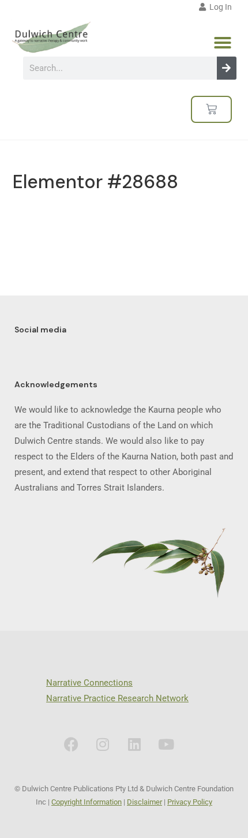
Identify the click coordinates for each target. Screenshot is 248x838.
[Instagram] (102, 744)
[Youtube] (166, 744)
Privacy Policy (189, 802)
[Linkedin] (134, 744)
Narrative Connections (89, 683)
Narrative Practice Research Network (117, 698)
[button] (222, 43)
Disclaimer (144, 802)
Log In (219, 7)
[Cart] (211, 109)
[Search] (226, 68)
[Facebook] (71, 744)
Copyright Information (86, 802)
